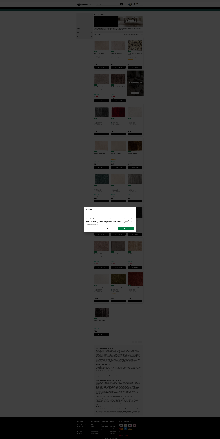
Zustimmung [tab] (92, 213)
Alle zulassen (126, 228)
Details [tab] (110, 213)
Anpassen (109, 228)
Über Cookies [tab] (127, 213)
